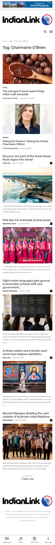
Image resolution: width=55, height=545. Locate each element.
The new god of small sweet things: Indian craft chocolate (24, 93)
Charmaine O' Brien (10, 98)
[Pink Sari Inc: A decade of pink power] (27, 245)
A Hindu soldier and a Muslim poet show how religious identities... (25, 352)
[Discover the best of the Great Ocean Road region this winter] (27, 185)
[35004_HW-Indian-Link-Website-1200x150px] (27, 4)
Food (5, 87)
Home (5, 41)
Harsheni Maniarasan (10, 291)
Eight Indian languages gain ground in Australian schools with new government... (26, 284)
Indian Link (6, 163)
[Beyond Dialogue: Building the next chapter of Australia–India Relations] (27, 442)
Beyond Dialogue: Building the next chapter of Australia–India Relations (26, 415)
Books (5, 137)
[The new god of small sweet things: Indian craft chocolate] (27, 69)
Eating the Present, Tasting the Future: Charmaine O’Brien (26, 143)
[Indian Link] (27, 20)
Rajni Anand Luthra (9, 224)
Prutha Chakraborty (11, 148)
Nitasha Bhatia (8, 420)
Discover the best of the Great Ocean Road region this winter (27, 157)
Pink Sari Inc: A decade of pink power (27, 220)
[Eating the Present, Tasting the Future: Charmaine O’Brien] (27, 119)
